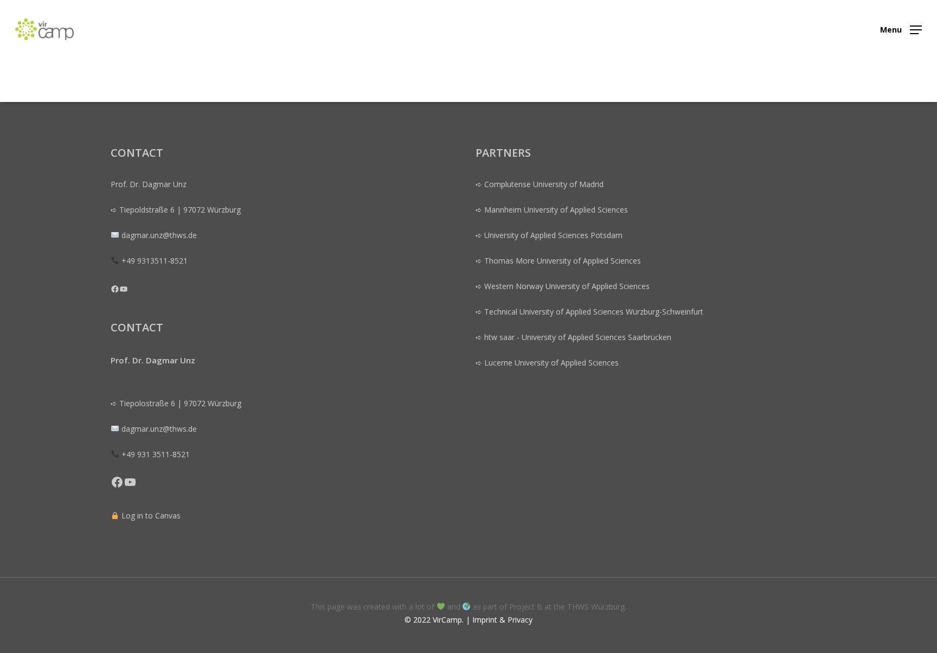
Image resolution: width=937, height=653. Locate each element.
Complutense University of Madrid (544, 184)
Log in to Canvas (150, 515)
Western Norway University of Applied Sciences (567, 286)
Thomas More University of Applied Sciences (562, 260)
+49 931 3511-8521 (155, 454)
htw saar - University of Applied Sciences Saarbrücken (577, 337)
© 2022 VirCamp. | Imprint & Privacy (468, 619)
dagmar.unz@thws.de (159, 429)
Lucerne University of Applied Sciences (551, 362)
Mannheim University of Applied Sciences (556, 209)
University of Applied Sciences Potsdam (553, 235)
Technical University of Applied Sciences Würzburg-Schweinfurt (592, 311)
